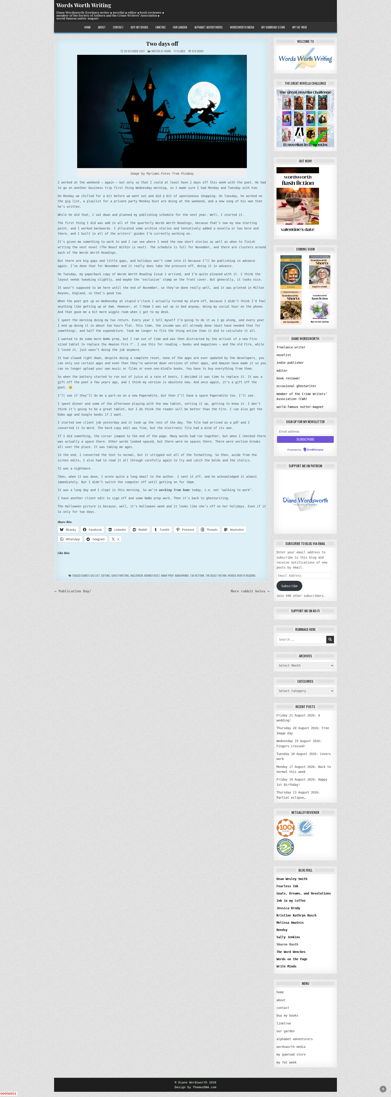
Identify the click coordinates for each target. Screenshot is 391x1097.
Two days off (162, 43)
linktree (160, 27)
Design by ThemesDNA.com (195, 1087)
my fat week (299, 27)
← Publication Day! (73, 591)
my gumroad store (273, 27)
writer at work (161, 51)
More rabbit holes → (250, 591)
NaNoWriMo (182, 575)
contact (118, 27)
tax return (197, 575)
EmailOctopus (315, 450)
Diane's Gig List (90, 575)
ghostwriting (120, 575)
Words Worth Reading (241, 575)
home (87, 27)
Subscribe (289, 586)
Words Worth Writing (83, 5)
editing (105, 575)
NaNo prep (167, 575)
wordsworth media (242, 27)
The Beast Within (215, 575)
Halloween (136, 575)
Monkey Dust (152, 575)
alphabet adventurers (208, 27)
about (102, 27)
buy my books (139, 27)
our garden (180, 27)
